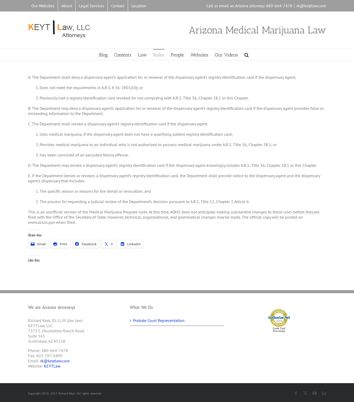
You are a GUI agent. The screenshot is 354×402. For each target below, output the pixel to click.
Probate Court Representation (159, 320)
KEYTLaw (52, 366)
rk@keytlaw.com (311, 5)
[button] (246, 54)
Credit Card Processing (279, 329)
